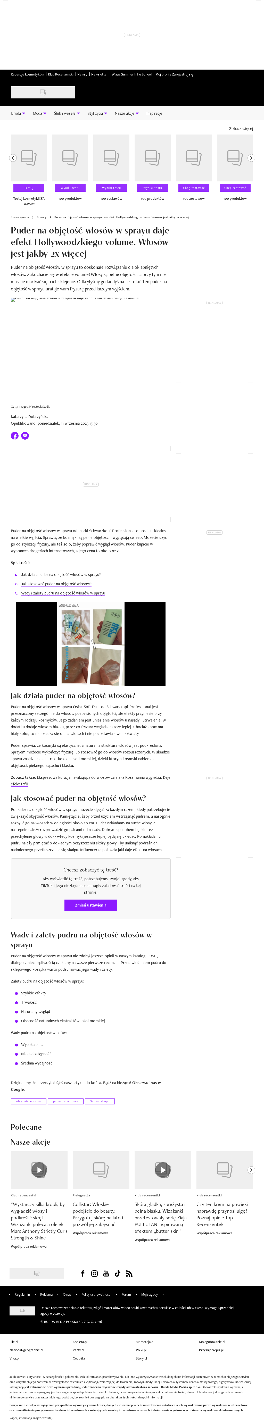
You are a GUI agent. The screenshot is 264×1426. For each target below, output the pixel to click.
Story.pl (141, 1358)
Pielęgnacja (81, 1195)
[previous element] (13, 173)
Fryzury (41, 217)
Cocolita (79, 1358)
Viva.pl (14, 1358)
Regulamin (22, 1294)
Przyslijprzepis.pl (211, 1350)
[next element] (251, 173)
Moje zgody (149, 1294)
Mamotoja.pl (145, 1341)
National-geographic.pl (26, 1350)
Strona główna (20, 217)
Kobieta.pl (80, 1341)
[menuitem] (18, 113)
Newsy (82, 74)
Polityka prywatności (96, 1294)
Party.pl (78, 1350)
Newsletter (99, 74)
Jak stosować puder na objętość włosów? (56, 583)
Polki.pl (141, 1350)
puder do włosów (65, 1101)
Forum (126, 1294)
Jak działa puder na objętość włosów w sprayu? (61, 574)
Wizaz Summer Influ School (132, 74)
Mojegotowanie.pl (212, 1341)
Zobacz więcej (241, 128)
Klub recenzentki (23, 1195)
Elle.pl (14, 1341)
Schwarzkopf (99, 1101)
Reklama (46, 1294)
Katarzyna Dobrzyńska (29, 416)
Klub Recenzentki (60, 74)
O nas (67, 1294)
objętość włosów (28, 1101)
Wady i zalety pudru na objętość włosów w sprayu (63, 593)
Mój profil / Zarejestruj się (174, 74)
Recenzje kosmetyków (27, 74)
